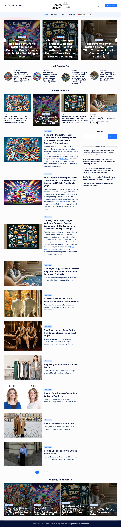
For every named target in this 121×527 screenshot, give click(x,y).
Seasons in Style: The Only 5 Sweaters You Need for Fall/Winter (98, 185)
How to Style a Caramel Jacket (59, 423)
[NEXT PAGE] (46, 472)
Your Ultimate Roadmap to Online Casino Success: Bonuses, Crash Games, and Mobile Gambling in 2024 (22, 48)
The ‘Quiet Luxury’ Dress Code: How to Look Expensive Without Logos (60, 333)
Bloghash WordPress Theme (79, 524)
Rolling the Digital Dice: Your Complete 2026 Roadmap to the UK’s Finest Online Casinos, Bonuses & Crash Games (22, 77)
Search (100, 131)
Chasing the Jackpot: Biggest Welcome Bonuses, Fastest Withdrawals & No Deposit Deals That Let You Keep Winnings (60, 48)
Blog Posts (22, 36)
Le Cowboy (64, 159)
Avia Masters (60, 202)
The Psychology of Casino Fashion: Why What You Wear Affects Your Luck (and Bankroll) (99, 50)
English (82, 14)
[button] (111, 6)
